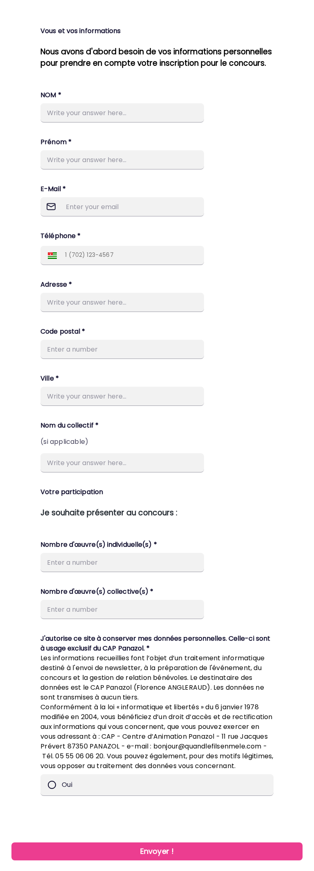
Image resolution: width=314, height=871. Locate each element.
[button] (50, 255)
